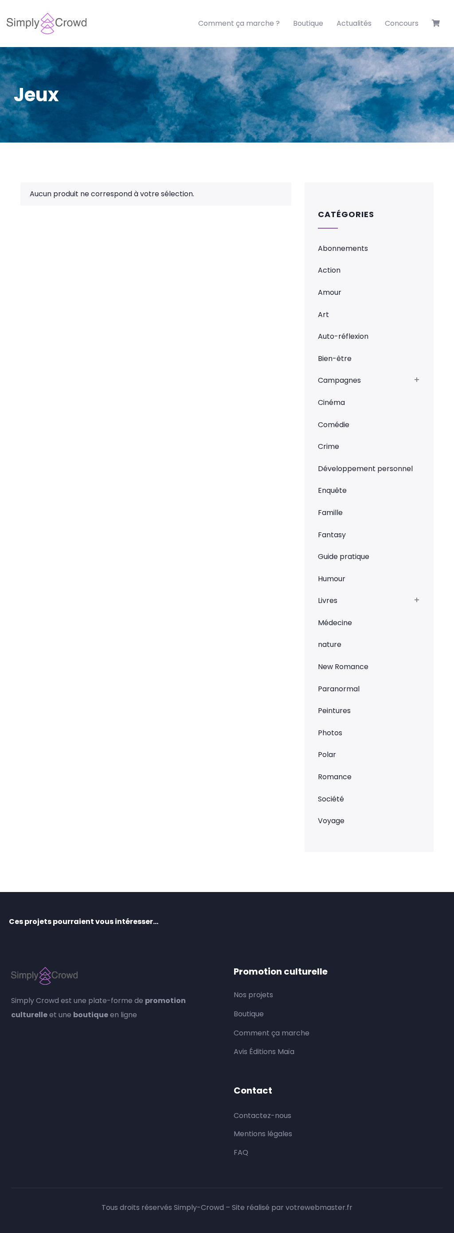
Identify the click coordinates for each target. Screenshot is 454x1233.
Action (329, 270)
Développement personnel (365, 469)
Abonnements (343, 248)
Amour (329, 292)
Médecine (335, 623)
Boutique (308, 23)
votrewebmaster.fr (319, 1207)
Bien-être (335, 358)
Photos (330, 733)
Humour (331, 579)
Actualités (354, 23)
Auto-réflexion (343, 336)
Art (323, 314)
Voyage (331, 821)
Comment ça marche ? (239, 23)
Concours (402, 23)
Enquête (332, 490)
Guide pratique (343, 556)
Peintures (334, 711)
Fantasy (332, 535)
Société (331, 799)
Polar (327, 754)
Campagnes (339, 380)
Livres (327, 600)
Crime (328, 446)
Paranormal (339, 689)
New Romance (343, 667)
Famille (330, 512)
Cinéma (331, 402)
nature (329, 644)
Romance (335, 777)
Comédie (333, 425)
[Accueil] (46, 23)
